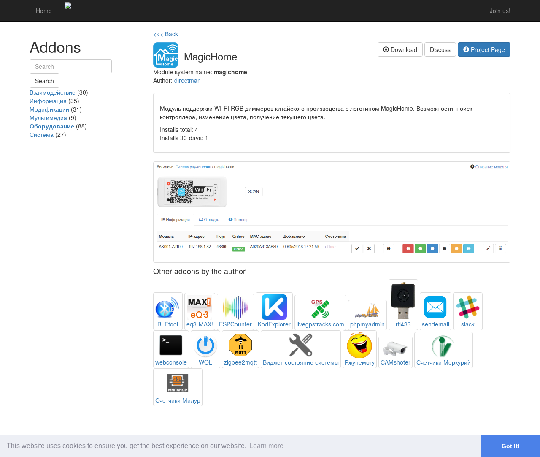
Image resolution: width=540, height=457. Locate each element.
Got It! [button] (511, 446)
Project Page (487, 49)
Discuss (440, 49)
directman (187, 80)
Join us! (500, 10)
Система (42, 134)
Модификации (49, 109)
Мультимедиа (48, 117)
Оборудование (52, 126)
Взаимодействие (53, 92)
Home (44, 10)
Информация (48, 100)
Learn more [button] (266, 445)
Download (403, 49)
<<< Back (165, 34)
